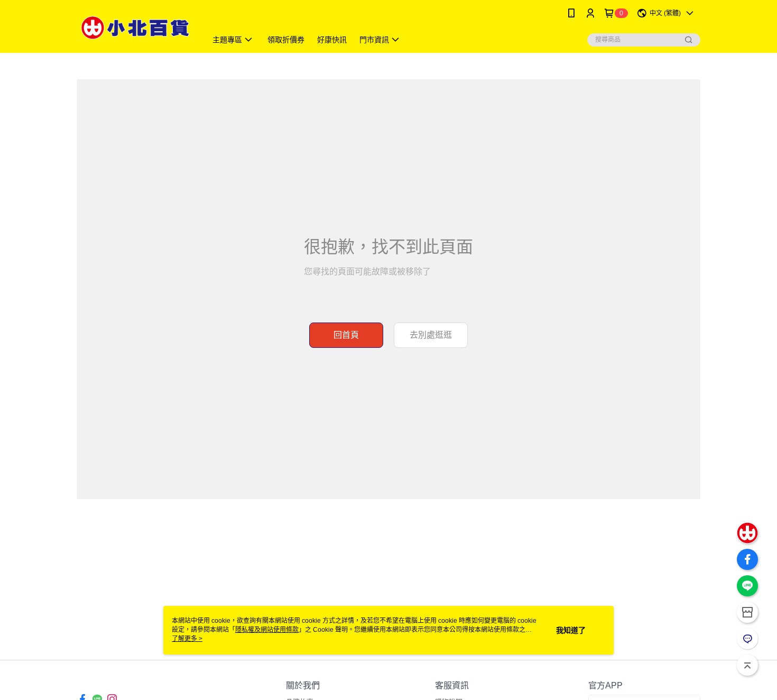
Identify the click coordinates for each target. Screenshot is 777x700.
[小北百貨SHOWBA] (135, 28)
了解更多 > (187, 638)
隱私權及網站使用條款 (267, 629)
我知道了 (571, 630)
